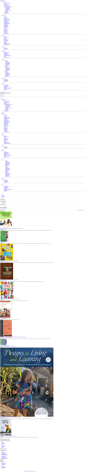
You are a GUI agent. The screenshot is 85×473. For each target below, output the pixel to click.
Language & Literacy (6, 24)
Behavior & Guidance (6, 37)
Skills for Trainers (7, 109)
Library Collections (4, 463)
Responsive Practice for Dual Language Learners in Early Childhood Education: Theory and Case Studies (11, 228)
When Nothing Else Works (3, 242)
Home (2, 195)
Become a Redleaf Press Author (5, 458)
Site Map (2, 447)
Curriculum (5, 54)
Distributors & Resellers (4, 454)
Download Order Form (4, 453)
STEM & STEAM (6, 32)
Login (2, 198)
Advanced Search (3, 196)
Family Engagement (6, 102)
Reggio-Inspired (6, 31)
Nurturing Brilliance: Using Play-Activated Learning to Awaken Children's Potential (9, 279)
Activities (5, 16)
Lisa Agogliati (3, 261)
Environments (5, 47)
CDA (4, 3)
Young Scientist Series (6, 33)
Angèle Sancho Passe (4, 318)
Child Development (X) (4, 202)
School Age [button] (5, 71)
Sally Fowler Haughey (4, 280)
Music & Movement (6, 26)
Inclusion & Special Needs (7, 23)
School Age (7, 11)
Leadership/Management (6, 103)
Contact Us (3, 197)
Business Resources (6, 53)
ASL (4, 17)
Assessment (5, 116)
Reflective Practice (6, 12)
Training (5, 156)
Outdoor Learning (6, 27)
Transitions (5, 131)
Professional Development (7, 154)
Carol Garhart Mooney (4, 337)
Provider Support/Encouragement (7, 55)
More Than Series (6, 124)
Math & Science (6, 25)
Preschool (5, 42)
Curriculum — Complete (6, 19)
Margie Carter (6, 417)
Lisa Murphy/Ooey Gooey (7, 88)
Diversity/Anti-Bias (8, 8)
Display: (1, 210)
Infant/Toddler (7, 9)
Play (4, 28)
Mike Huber (3, 299)
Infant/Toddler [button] (5, 60)
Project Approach (6, 29)
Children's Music (6, 80)
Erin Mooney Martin (9, 337)
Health (5, 81)
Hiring (5, 5)
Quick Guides (5, 128)
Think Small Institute (4, 467)
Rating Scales (5, 30)
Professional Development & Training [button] (8, 6)
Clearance (3, 466)
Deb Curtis (3, 417)
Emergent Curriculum (6, 21)
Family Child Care (6, 22)
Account (2, 194)
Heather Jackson (7, 261)
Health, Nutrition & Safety (7, 121)
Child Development (8, 68)
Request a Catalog (3, 452)
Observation (5, 125)
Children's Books (7, 63)
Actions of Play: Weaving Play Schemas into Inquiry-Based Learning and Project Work (9, 260)
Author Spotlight (3, 443)
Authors (2, 442)
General (5, 38)
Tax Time (5, 56)
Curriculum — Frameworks (7, 118)
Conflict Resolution (6, 18)
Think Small (3, 464)
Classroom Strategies (6, 187)
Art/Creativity (7, 67)
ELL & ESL (5, 86)
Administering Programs (6, 100)
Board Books (5, 79)
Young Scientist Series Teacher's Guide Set (4, 345)
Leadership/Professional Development (8, 189)
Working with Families (6, 44)
